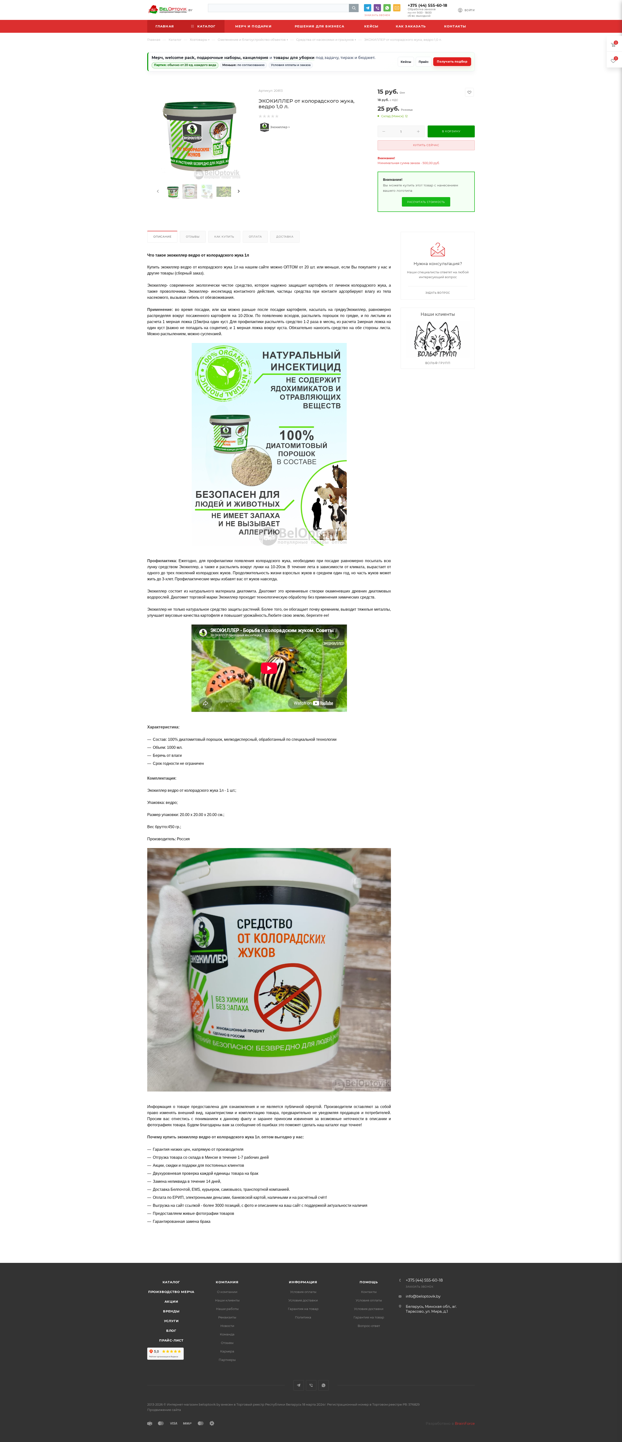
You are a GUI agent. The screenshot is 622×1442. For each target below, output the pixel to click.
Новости (227, 1326)
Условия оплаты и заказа (291, 65)
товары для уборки (293, 57)
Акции (171, 1301)
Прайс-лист (171, 1340)
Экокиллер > (279, 127)
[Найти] (354, 8)
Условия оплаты (303, 1292)
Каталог (171, 1282)
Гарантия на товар (303, 1309)
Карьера (227, 1351)
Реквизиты (227, 1317)
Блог (171, 1331)
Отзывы (193, 236)
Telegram (367, 7)
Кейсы (406, 62)
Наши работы (227, 1309)
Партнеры (227, 1360)
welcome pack (180, 57)
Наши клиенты (227, 1300)
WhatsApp (387, 7)
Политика (303, 1317)
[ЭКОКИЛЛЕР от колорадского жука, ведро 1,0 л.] (198, 133)
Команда (227, 1334)
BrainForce (465, 1423)
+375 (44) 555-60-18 (427, 5)
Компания (227, 1282)
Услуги (171, 1321)
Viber (377, 7)
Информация (303, 1282)
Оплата (255, 236)
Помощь (369, 1282)
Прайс (424, 62)
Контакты (369, 1292)
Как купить (224, 236)
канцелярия (255, 57)
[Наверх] (598, 1244)
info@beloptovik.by (396, 7)
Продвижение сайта (164, 1410)
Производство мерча (171, 1292)
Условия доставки (303, 1300)
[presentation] (157, 191)
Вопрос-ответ (369, 1326)
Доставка (284, 236)
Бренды (171, 1311)
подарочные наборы (219, 57)
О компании (227, 1292)
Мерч (157, 57)
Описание (162, 236)
